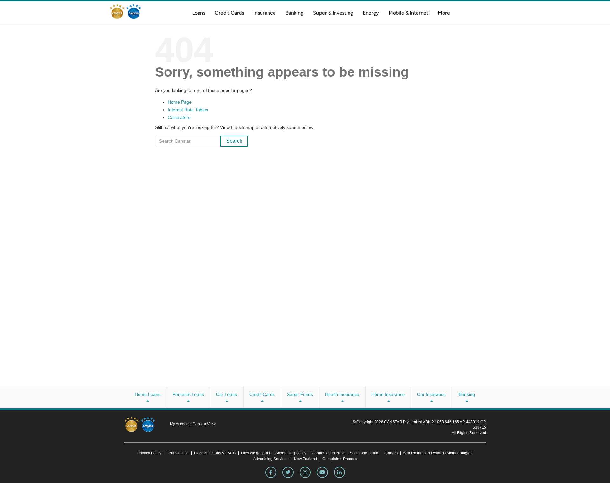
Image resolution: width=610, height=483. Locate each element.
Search (234, 141)
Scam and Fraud (364, 453)
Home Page (180, 102)
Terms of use (178, 453)
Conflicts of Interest (328, 453)
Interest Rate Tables (188, 109)
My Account (180, 424)
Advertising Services (270, 459)
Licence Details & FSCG (215, 453)
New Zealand (305, 459)
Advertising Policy (290, 453)
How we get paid (255, 453)
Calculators (179, 117)
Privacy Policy (149, 453)
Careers (391, 453)
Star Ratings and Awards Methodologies (437, 453)
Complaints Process (339, 459)
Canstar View (204, 424)
